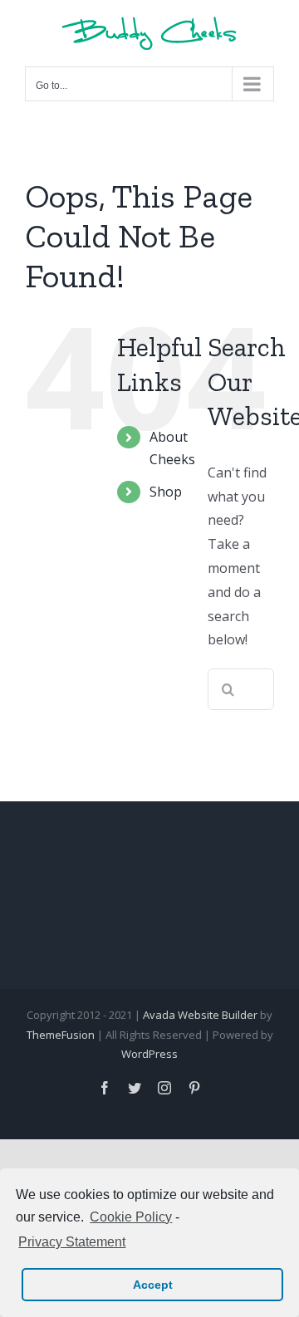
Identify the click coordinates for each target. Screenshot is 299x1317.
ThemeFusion (61, 1034)
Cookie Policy (131, 1217)
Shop (166, 491)
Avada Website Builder (200, 1014)
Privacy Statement (71, 1242)
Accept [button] (153, 1284)
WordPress (149, 1053)
